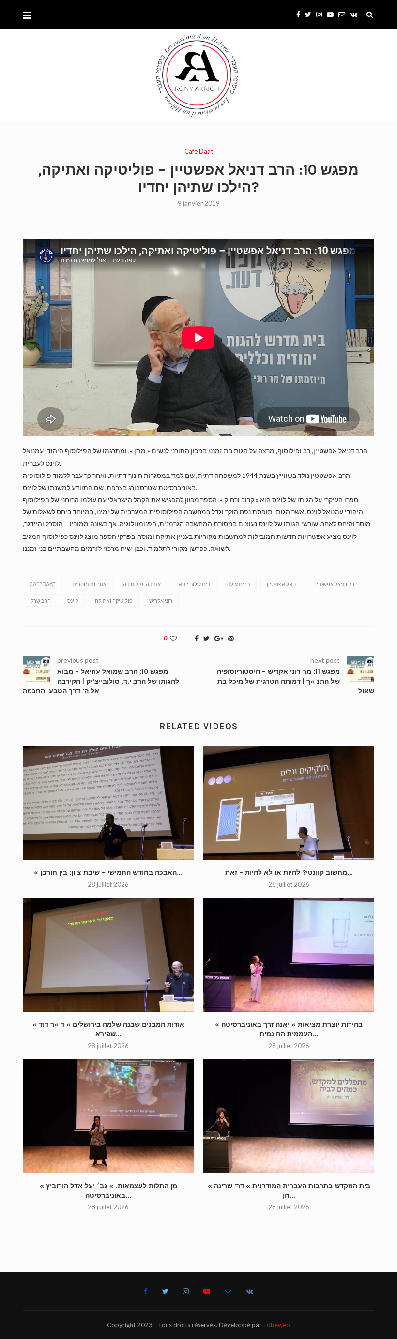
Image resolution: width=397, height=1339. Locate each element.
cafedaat (42, 584)
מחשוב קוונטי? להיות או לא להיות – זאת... (289, 872)
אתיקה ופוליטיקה (142, 584)
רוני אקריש (160, 600)
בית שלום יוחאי (194, 584)
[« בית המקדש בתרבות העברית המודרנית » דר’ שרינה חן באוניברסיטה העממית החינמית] (288, 1116)
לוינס (72, 600)
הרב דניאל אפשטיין (336, 584)
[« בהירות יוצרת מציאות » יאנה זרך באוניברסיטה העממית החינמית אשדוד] (288, 955)
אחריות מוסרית (89, 584)
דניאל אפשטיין (283, 584)
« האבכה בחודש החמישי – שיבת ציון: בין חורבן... (108, 872)
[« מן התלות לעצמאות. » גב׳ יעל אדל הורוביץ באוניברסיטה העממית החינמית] (108, 1116)
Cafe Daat (198, 151)
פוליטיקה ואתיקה (114, 600)
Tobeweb (276, 1325)
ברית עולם (238, 584)
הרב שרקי (40, 600)
